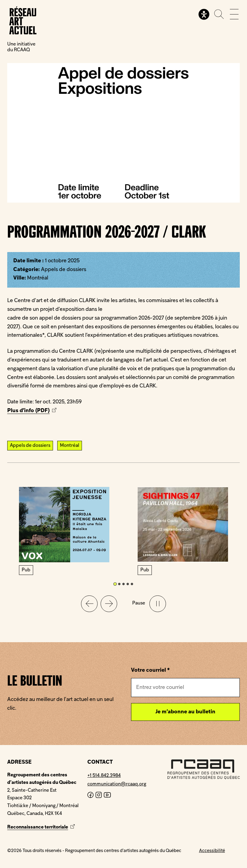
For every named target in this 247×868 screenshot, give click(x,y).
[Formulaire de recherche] (219, 14)
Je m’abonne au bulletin (185, 712)
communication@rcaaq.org (116, 784)
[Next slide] (109, 603)
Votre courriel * (150, 670)
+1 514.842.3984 (104, 776)
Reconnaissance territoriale (41, 827)
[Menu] (234, 14)
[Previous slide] (89, 603)
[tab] (115, 584)
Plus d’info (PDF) (32, 410)
